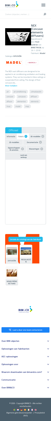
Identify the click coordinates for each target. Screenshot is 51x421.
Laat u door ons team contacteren (27, 329)
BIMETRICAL (36, 47)
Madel (42, 53)
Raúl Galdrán (35, 43)
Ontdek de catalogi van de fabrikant (25, 239)
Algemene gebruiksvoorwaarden (19, 412)
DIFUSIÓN (17, 56)
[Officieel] (13, 130)
